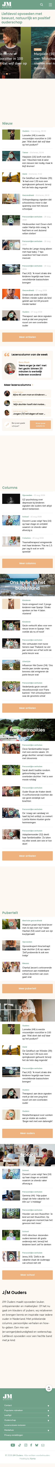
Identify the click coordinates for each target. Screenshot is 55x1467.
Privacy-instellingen (13, 1435)
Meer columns (27, 563)
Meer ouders (27, 1133)
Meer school (28, 1274)
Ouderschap (10, 1420)
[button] (46, 1406)
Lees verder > (34, 368)
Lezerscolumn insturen (15, 1425)
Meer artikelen (27, 337)
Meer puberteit (27, 988)
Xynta (32, 1458)
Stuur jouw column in (40, 424)
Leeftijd (7, 1415)
